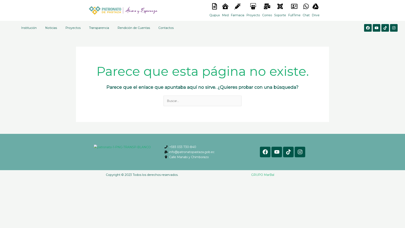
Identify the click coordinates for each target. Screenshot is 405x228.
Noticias (51, 28)
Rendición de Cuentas (133, 28)
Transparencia (99, 28)
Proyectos (73, 28)
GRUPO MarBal (262, 175)
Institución (29, 28)
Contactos (166, 28)
